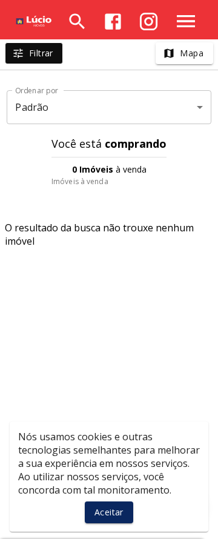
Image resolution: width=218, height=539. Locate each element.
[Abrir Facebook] (113, 21)
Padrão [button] (31, 107)
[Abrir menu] (186, 21)
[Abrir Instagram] (148, 21)
